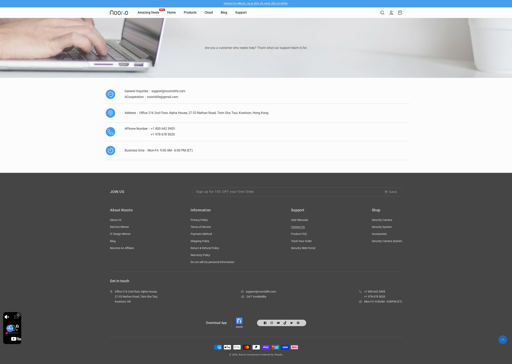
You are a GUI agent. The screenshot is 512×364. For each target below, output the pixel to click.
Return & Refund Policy (205, 248)
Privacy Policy (199, 220)
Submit (393, 191)
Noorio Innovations (249, 354)
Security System (382, 226)
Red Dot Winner (119, 226)
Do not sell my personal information (212, 262)
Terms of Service (201, 226)
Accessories (379, 233)
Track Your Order (301, 241)
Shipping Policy (200, 241)
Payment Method (201, 233)
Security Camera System (387, 241)
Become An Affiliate (122, 248)
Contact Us (298, 226)
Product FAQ (299, 233)
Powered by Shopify (272, 354)
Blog (113, 241)
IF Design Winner (120, 233)
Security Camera (382, 220)
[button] (382, 12)
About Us (115, 220)
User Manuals (299, 220)
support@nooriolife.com (261, 291)
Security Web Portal (303, 248)
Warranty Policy (200, 255)
